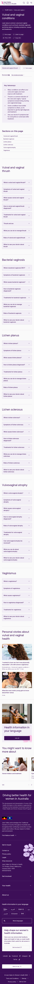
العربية (13, 909)
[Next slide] (31, 784)
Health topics (8, 10)
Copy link (17, 38)
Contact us (5, 850)
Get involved (6, 876)
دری (29, 909)
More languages (18, 921)
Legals (4, 857)
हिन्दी (22, 914)
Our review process (17, 75)
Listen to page (19, 34)
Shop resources (7, 861)
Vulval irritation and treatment (11, 773)
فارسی (6, 914)
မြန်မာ (5, 909)
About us (5, 895)
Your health (6, 885)
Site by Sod (22, 981)
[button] (31, 2)
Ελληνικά (14, 914)
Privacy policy (6, 854)
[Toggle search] (24, 2)
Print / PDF (8, 38)
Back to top (16, 966)
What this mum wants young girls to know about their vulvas (15, 691)
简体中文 (21, 909)
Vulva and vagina (19, 10)
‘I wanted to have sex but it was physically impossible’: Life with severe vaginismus (15, 663)
